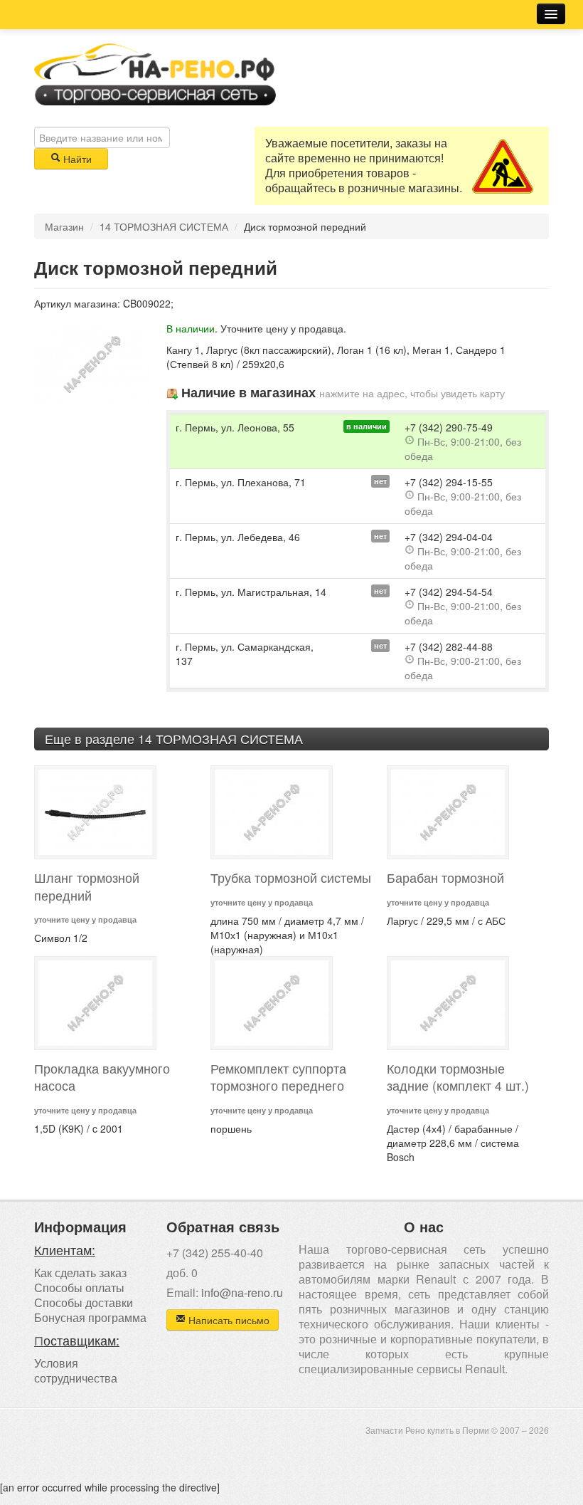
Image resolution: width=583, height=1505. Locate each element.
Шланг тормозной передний (86, 886)
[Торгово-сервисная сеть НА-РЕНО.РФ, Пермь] (155, 72)
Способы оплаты (79, 1287)
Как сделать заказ (80, 1272)
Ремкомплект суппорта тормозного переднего (278, 1077)
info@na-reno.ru (242, 1292)
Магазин (64, 226)
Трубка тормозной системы (290, 877)
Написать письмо (227, 1320)
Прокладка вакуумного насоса (102, 1077)
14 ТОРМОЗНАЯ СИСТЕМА (164, 226)
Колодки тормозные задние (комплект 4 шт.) (458, 1077)
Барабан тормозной (445, 877)
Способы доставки (83, 1302)
